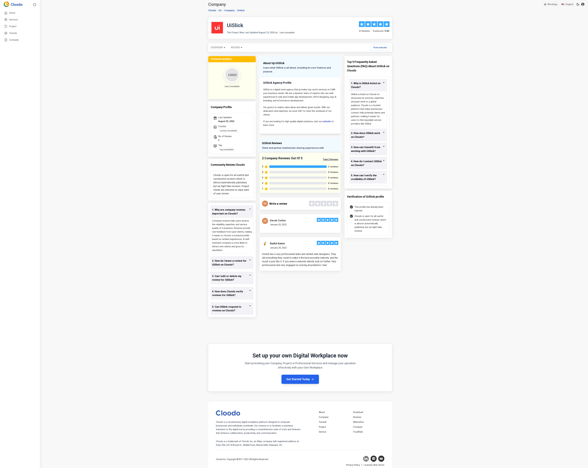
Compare (357, 427)
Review (235, 47)
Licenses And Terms (374, 465)
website (326, 121)
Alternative (358, 422)
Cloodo (212, 10)
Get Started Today (298, 379)
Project (322, 427)
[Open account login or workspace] (583, 4)
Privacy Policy (353, 465)
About (322, 412)
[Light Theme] (578, 4)
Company (323, 417)
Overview (217, 47)
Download (358, 412)
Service (322, 431)
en (220, 10)
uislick (241, 10)
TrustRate (358, 431)
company (229, 10)
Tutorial (322, 422)
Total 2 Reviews (330, 159)
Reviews (357, 417)
